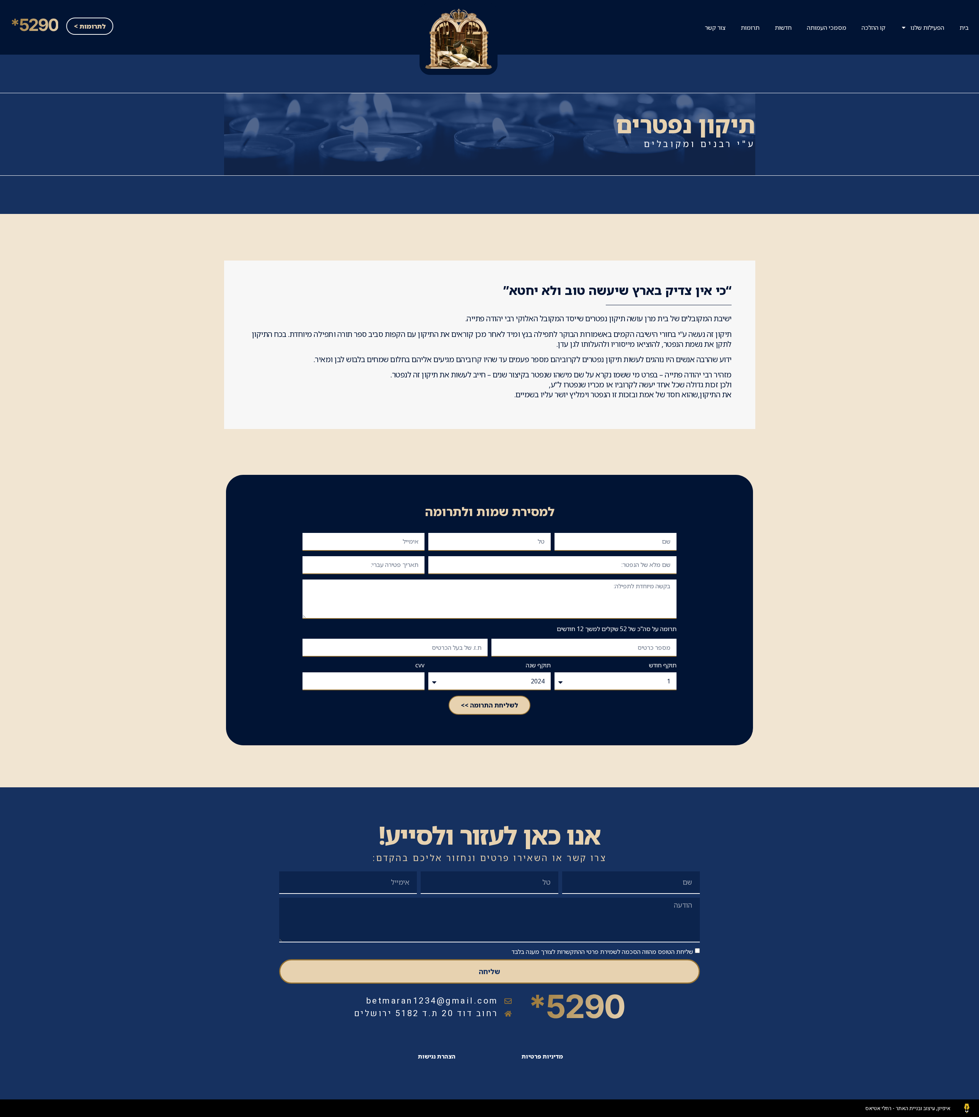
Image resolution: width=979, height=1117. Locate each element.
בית (964, 27)
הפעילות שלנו (927, 27)
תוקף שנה (538, 665)
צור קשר (715, 27)
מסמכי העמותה (826, 27)
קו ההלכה (873, 27)
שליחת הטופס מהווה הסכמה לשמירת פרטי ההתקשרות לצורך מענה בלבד (602, 951)
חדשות (783, 27)
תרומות (750, 27)
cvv (419, 665)
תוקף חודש (663, 665)
